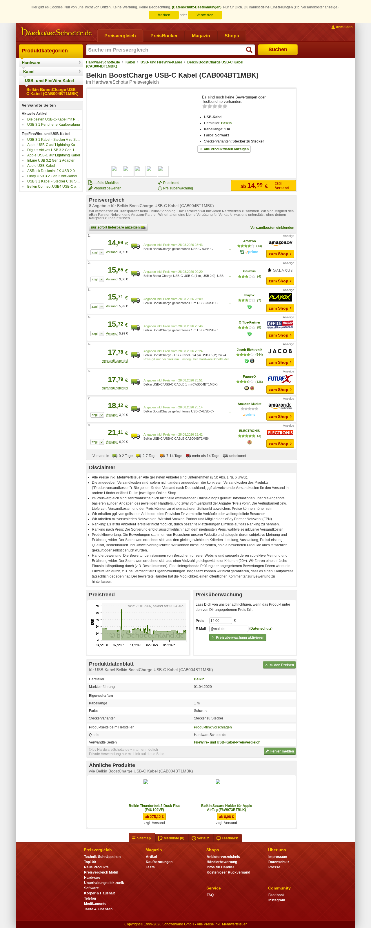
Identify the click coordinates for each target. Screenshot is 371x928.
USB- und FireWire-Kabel (49, 80)
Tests (150, 867)
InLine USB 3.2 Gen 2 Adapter (50, 160)
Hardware (31, 62)
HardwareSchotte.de (103, 62)
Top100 (90, 862)
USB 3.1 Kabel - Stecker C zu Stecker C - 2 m (62, 181)
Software (91, 888)
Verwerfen (205, 15)
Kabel (28, 71)
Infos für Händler (220, 867)
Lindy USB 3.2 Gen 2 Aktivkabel (52, 176)
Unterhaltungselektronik (104, 883)
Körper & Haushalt (99, 893)
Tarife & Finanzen (98, 909)
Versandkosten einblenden (272, 228)
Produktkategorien (45, 51)
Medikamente (95, 904)
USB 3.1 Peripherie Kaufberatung (53, 125)
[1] (97, 252)
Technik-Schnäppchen (102, 857)
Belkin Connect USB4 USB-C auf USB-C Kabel (64, 186)
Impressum (277, 857)
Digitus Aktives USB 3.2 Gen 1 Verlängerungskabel (67, 150)
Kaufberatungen (159, 862)
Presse (274, 867)
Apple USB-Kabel (41, 166)
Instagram (276, 900)
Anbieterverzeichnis (223, 857)
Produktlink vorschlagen (213, 727)
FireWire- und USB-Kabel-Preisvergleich (227, 742)
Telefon (90, 898)
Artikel (151, 857)
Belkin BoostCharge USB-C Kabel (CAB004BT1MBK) (52, 91)
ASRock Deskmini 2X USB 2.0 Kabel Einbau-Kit (64, 171)
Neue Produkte (96, 867)
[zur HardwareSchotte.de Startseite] (56, 32)
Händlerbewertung (222, 862)
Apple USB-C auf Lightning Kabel (53, 155)
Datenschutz (260, 629)
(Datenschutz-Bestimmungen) (196, 7)
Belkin (226, 123)
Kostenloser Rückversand (228, 872)
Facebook (276, 895)
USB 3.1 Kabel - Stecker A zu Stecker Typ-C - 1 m (65, 140)
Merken (164, 15)
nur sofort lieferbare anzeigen (116, 227)
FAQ (210, 895)
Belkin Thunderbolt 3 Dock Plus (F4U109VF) (154, 808)
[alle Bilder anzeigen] (140, 171)
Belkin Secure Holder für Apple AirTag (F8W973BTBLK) (226, 808)
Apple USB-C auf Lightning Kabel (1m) (57, 145)
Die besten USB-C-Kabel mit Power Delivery (62, 119)
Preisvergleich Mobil (101, 872)
